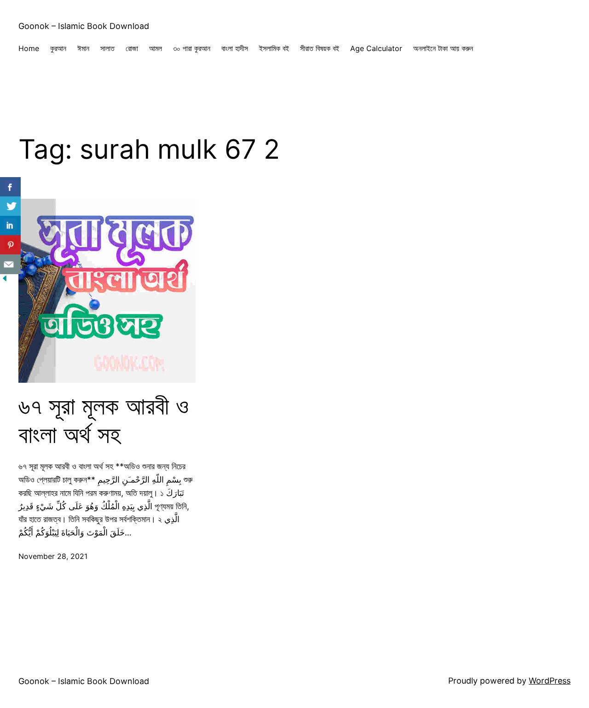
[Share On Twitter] (10, 206)
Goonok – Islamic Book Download (83, 26)
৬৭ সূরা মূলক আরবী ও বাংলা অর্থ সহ (103, 420)
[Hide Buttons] (4, 280)
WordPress (550, 680)
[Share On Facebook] (10, 187)
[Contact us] (10, 264)
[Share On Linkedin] (10, 226)
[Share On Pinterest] (10, 245)
